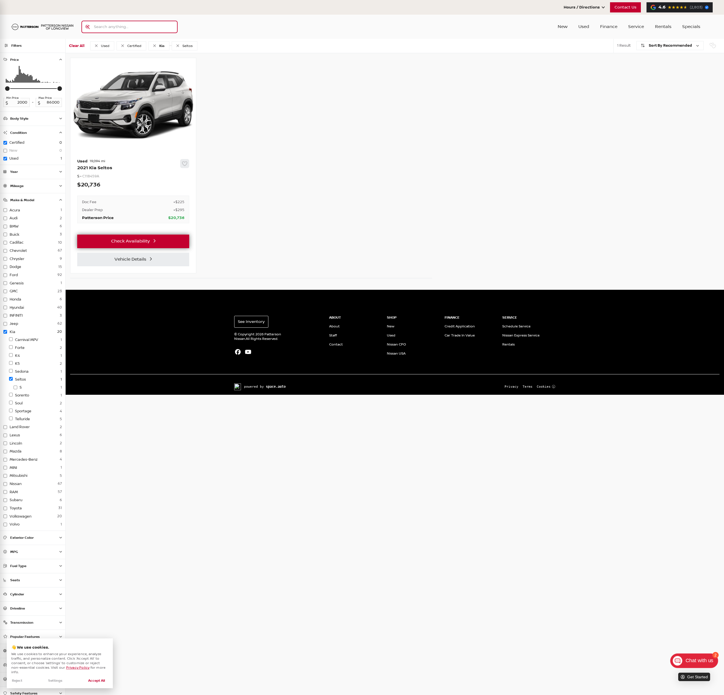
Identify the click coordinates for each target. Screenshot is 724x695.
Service (636, 26)
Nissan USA (396, 353)
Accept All (96, 681)
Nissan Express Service (521, 335)
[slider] (7, 88)
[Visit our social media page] (237, 352)
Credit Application (460, 326)
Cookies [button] (544, 387)
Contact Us (625, 7)
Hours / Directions (582, 7)
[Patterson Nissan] (42, 27)
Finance (608, 26)
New (563, 26)
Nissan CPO (396, 344)
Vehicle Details (130, 259)
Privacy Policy (78, 668)
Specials (691, 26)
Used (583, 26)
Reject (17, 681)
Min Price (12, 97)
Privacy (511, 387)
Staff (333, 335)
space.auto (276, 387)
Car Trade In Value (460, 335)
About (334, 326)
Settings (55, 681)
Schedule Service (516, 326)
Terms (528, 387)
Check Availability (130, 241)
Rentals (663, 26)
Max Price (45, 97)
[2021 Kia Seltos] (133, 191)
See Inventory (251, 321)
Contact (336, 344)
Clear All (77, 46)
